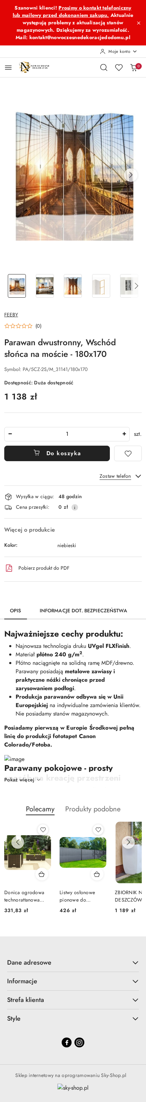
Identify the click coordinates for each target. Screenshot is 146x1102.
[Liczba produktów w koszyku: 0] (133, 67)
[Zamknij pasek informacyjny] (138, 23)
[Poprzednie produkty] (17, 842)
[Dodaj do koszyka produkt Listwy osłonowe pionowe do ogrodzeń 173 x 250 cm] (97, 874)
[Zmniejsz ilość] (10, 434)
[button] (131, 175)
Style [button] (14, 1018)
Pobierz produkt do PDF (43, 567)
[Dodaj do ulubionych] (128, 453)
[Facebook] (67, 1042)
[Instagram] (79, 1042)
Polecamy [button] (40, 809)
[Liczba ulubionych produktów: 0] (119, 67)
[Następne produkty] (128, 842)
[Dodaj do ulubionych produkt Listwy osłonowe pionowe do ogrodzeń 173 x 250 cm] (98, 829)
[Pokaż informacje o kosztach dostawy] (75, 507)
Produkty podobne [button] (92, 809)
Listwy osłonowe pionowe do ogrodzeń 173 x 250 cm (82, 896)
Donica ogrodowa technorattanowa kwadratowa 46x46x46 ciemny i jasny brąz (25, 896)
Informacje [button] (22, 981)
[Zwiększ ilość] (124, 434)
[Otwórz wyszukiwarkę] (104, 67)
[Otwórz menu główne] (8, 67)
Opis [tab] (15, 610)
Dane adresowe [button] (29, 962)
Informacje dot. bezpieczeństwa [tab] (83, 610)
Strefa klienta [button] (25, 999)
